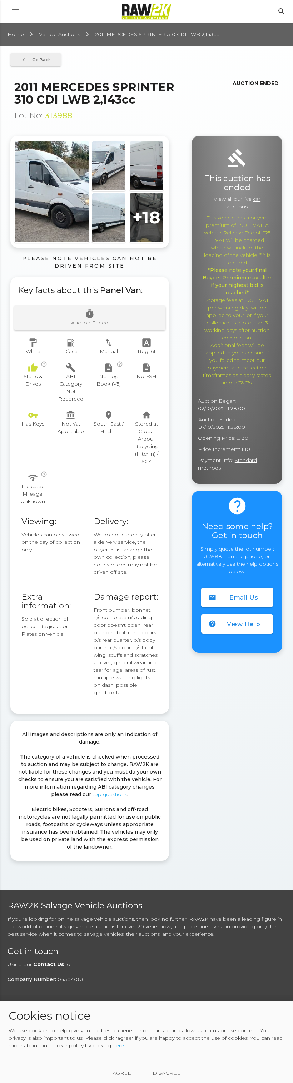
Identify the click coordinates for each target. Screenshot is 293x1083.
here (118, 1045)
